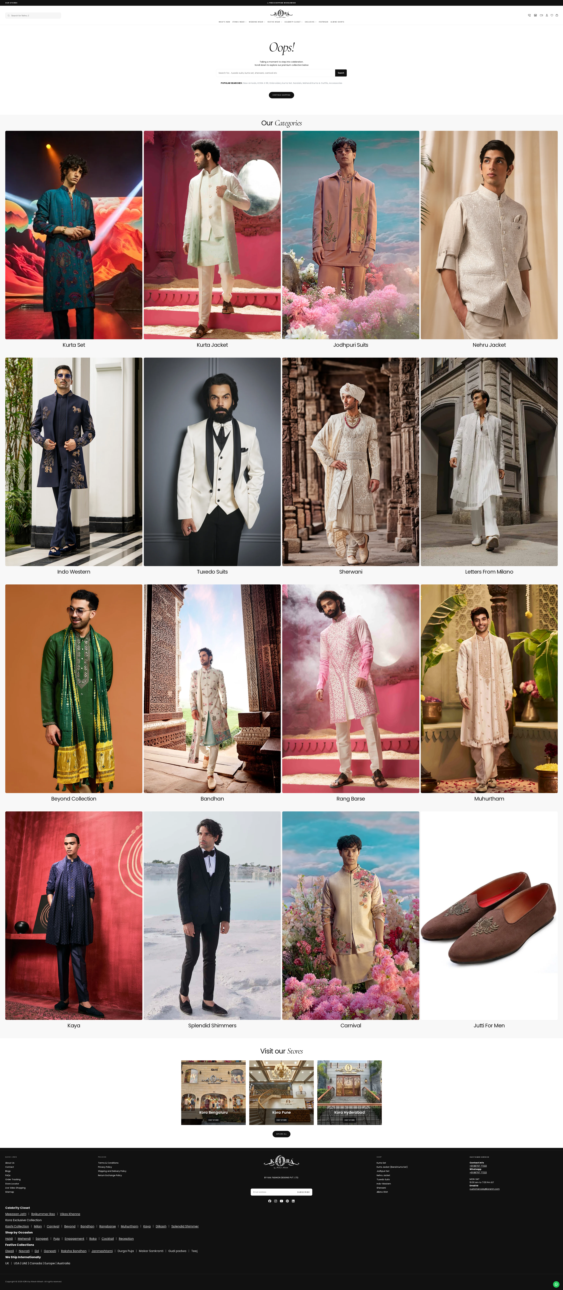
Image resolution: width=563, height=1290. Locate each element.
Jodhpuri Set (383, 1171)
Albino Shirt (382, 1191)
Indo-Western (384, 1183)
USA (16, 1263)
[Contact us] (556, 1284)
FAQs (7, 1175)
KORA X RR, (263, 83)
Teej (194, 1251)
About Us (9, 1162)
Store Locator (12, 1183)
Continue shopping (281, 95)
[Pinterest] (287, 1201)
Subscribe (303, 1192)
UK (7, 1263)
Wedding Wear (256, 22)
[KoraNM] (281, 1162)
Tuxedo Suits (383, 1179)
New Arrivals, (250, 83)
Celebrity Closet (293, 22)
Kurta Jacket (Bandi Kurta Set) (392, 1167)
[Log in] (546, 15)
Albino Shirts (337, 22)
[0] (552, 15)
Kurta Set (381, 1162)
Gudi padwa (177, 1251)
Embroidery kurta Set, (281, 83)
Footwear (323, 22)
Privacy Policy (105, 1167)
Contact (9, 1167)
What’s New (224, 22)
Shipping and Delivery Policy (112, 1171)
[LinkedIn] (293, 1201)
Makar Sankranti (151, 1251)
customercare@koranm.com (485, 1189)
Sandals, (298, 83)
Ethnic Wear (239, 22)
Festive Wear (274, 22)
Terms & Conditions (108, 1162)
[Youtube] (281, 1201)
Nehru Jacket (383, 1175)
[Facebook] (270, 1201)
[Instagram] (275, 1201)
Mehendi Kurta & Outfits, (316, 83)
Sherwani (381, 1187)
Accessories (335, 83)
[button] (33, 16)
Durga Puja (126, 1251)
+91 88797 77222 (478, 1165)
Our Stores (11, 3)
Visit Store (213, 1120)
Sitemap (9, 1191)
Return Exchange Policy (110, 1175)
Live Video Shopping (15, 1187)
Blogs (8, 1171)
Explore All (281, 1134)
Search (341, 73)
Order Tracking (13, 1179)
